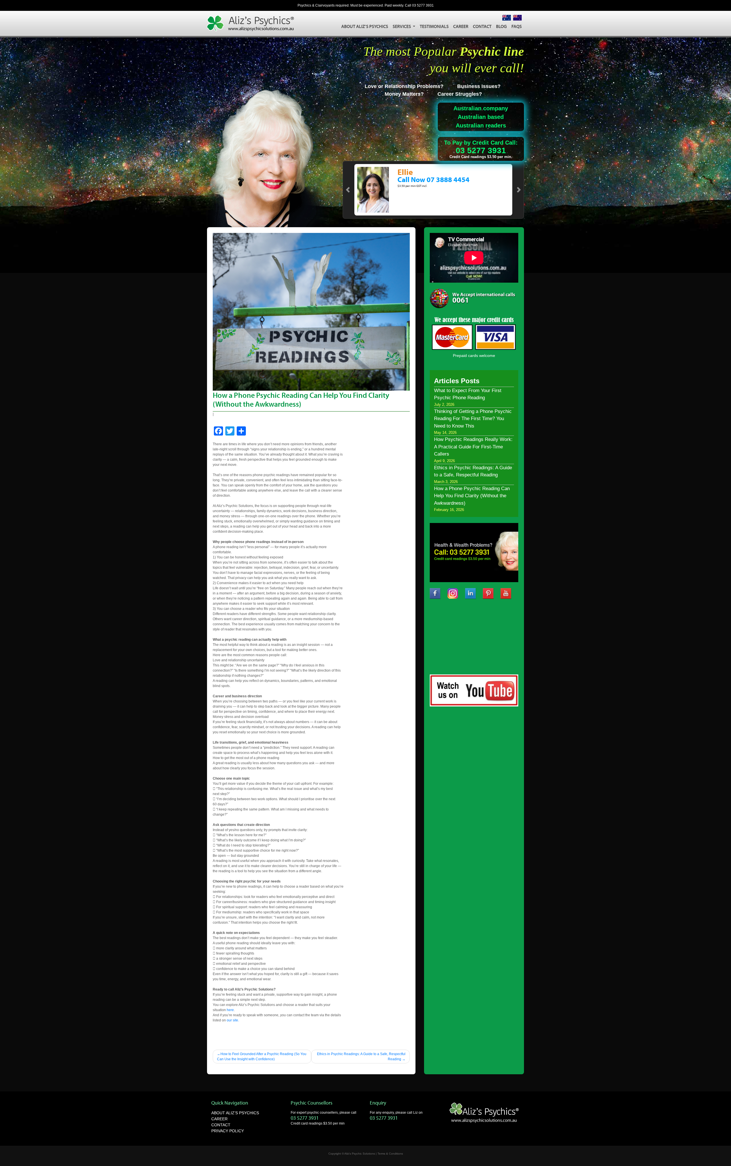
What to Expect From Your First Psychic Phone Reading (467, 394)
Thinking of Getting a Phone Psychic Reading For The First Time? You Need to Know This (473, 419)
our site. (233, 1020)
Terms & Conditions (390, 1153)
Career (460, 26)
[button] (347, 190)
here (230, 1010)
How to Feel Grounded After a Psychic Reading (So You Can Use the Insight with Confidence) (261, 1056)
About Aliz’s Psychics (364, 26)
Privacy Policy (227, 1131)
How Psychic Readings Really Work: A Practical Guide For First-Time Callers (473, 447)
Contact (482, 26)
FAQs (516, 26)
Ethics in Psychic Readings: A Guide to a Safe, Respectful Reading (361, 1056)
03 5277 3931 (423, 5)
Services (402, 26)
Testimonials (434, 26)
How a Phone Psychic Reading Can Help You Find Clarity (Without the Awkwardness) (472, 496)
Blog (501, 26)
